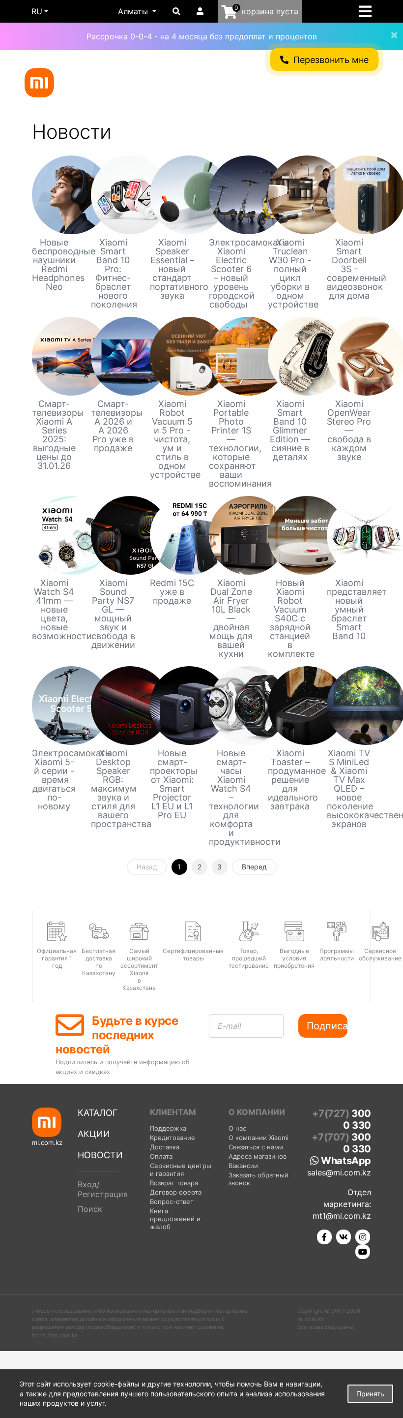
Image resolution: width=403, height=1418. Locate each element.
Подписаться (327, 1026)
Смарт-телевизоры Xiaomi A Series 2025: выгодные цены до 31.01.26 (54, 435)
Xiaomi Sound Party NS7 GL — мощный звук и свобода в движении (113, 614)
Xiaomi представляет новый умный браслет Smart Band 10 (349, 610)
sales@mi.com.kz (339, 1172)
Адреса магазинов (258, 1156)
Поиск (90, 1209)
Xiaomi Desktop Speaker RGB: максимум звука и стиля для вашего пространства (113, 789)
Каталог (97, 1113)
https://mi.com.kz (55, 1335)
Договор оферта (176, 1192)
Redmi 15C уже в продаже (172, 592)
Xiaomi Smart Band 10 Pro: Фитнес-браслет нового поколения (113, 273)
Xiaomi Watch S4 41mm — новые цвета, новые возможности (54, 610)
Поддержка (168, 1128)
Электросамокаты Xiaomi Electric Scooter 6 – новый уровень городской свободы (231, 273)
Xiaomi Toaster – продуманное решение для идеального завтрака (290, 780)
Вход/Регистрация (103, 1189)
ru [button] (36, 11)
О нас (237, 1128)
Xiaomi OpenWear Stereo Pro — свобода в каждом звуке (349, 431)
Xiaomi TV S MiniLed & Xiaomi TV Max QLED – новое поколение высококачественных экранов (349, 789)
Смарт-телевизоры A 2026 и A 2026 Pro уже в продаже (113, 426)
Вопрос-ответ (172, 1201)
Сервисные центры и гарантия (180, 1169)
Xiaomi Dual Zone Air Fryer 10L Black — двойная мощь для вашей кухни (231, 618)
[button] (137, 11)
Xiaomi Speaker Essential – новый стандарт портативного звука (172, 269)
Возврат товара (174, 1183)
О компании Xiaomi (258, 1137)
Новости (100, 1155)
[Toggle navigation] (368, 11)
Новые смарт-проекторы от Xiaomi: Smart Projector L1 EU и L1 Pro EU (172, 784)
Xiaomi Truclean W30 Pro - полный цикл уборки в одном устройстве (290, 273)
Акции (94, 1134)
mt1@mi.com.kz (342, 1216)
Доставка (164, 1147)
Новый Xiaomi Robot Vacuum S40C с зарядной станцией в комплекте (290, 618)
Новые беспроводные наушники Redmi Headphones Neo (54, 264)
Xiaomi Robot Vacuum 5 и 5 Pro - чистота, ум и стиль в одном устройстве (172, 439)
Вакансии (243, 1166)
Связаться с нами (256, 1147)
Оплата (161, 1156)
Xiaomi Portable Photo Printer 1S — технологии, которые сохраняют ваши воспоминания (231, 444)
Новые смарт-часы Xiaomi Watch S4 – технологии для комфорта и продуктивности (231, 797)
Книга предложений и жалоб (175, 1219)
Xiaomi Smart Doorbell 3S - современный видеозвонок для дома (349, 269)
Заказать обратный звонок (258, 1179)
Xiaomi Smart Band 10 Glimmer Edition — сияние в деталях (290, 431)
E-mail (229, 1026)
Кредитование (172, 1137)
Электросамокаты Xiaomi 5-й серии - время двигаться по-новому (54, 780)
